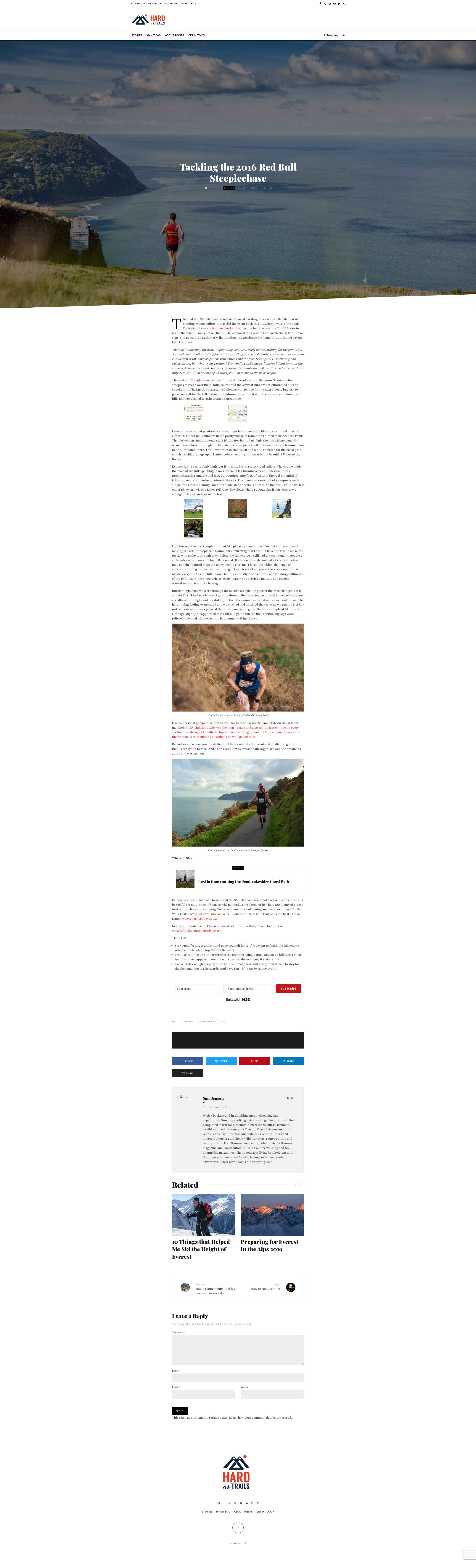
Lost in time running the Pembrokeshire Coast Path (243, 881)
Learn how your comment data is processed (260, 1417)
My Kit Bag (150, 3)
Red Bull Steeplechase (194, 380)
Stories (136, 3)
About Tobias (168, 3)
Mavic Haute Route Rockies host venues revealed (215, 1289)
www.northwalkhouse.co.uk (209, 914)
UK (223, 1021)
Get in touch (188, 3)
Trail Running (207, 1021)
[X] (324, 4)
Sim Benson (213, 1098)
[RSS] (344, 35)
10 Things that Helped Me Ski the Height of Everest (201, 1249)
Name (176, 1370)
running (189, 1021)
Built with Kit (238, 999)
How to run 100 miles (266, 1286)
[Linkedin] (339, 4)
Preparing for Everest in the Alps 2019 (269, 1245)
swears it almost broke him (220, 328)
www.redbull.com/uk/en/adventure (196, 930)
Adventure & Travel (208, 876)
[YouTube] (334, 4)
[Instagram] (329, 4)
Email (176, 1386)
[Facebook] (320, 4)
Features (229, 188)
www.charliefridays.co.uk (200, 918)
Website (245, 1386)
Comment (178, 1332)
